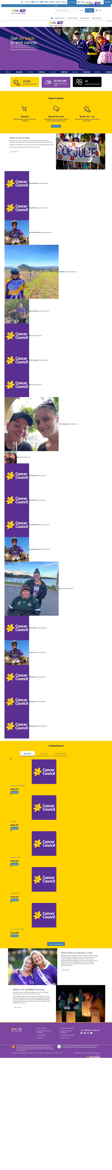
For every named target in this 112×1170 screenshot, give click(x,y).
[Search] (55, 13)
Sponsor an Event (68, 1035)
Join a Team (41, 1028)
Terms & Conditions (45, 1053)
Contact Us (65, 1038)
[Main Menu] (0, 21)
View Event (14, 792)
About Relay (30, 2)
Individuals (60, 753)
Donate (64, 2)
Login (82, 2)
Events (27, 753)
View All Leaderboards (56, 944)
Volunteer (41, 1035)
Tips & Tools (55, 2)
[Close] (111, 21)
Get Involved (42, 2)
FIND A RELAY (56, 126)
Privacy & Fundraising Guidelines (24, 1053)
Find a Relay (72, 2)
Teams (43, 753)
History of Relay (67, 1028)
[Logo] (93, 4)
